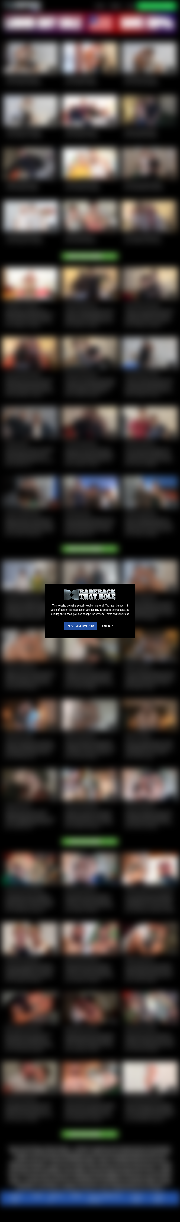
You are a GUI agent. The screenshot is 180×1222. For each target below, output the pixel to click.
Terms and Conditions (117, 614)
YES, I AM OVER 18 (80, 626)
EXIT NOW (108, 626)
